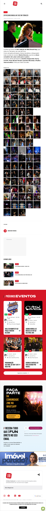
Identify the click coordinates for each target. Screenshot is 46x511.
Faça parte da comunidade (12, 416)
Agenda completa (22, 373)
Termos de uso (35, 435)
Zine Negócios (9, 487)
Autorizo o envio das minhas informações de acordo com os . (33, 434)
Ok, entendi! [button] (23, 507)
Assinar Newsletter (35, 428)
